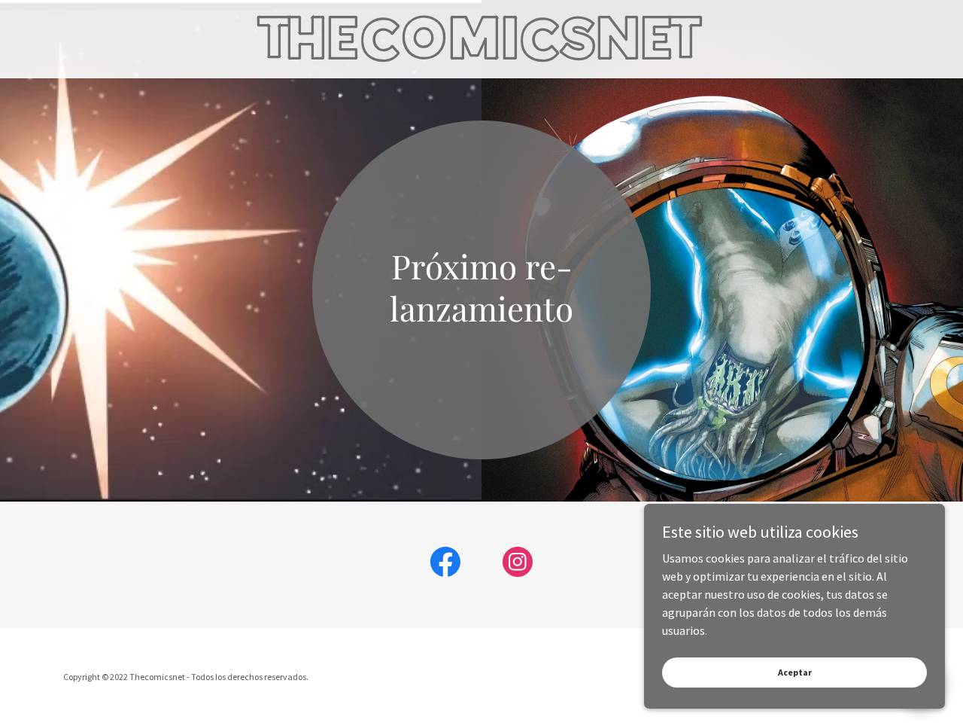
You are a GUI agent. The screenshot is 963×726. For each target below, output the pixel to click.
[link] (481, 53)
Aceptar (795, 672)
